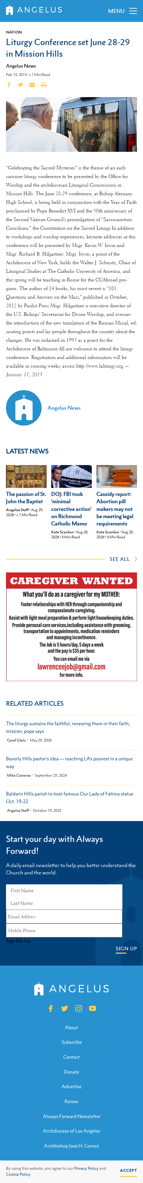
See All (120, 559)
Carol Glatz (16, 740)
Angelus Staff (17, 509)
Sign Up (126, 948)
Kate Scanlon (62, 532)
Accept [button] (128, 1170)
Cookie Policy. (18, 1174)
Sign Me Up (18, 941)
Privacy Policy (86, 1168)
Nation (14, 32)
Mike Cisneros (19, 775)
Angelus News (21, 66)
